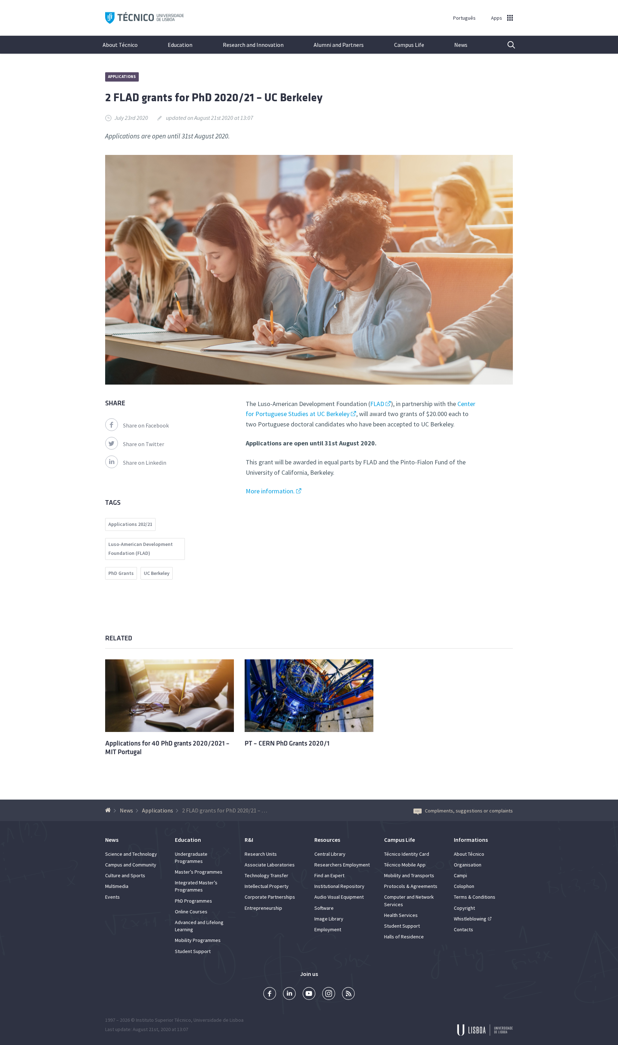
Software (324, 908)
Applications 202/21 (130, 524)
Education (180, 44)
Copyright (464, 908)
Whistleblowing (470, 918)
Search (507, 45)
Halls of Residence (404, 936)
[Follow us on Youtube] (309, 994)
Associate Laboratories (270, 864)
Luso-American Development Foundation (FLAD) (140, 549)
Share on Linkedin (144, 462)
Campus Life (409, 44)
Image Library (328, 918)
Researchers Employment (342, 864)
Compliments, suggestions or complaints (469, 810)
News (460, 44)
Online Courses (191, 911)
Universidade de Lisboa (218, 1020)
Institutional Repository (339, 886)
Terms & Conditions (474, 897)
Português (464, 18)
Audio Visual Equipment (339, 897)
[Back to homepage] (109, 810)
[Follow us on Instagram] (328, 994)
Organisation (467, 864)
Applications (122, 76)
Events (112, 897)
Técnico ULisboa (144, 18)
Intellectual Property (267, 886)
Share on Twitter (143, 444)
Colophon (464, 886)
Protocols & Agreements (410, 886)
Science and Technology (131, 854)
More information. (270, 491)
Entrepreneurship (263, 908)
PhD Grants (121, 573)
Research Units (261, 854)
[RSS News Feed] (348, 994)
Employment (327, 929)
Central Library (329, 854)
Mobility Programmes (198, 940)
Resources (327, 839)
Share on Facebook (146, 425)
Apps (496, 18)
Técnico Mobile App (405, 864)
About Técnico (120, 44)
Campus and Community (130, 864)
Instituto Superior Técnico (163, 1020)
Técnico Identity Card (406, 854)
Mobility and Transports (409, 875)
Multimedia (116, 886)
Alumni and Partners (339, 44)
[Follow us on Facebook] (269, 994)
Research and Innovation (253, 44)
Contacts (463, 929)
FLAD (377, 404)
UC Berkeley (157, 573)
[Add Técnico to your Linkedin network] (289, 994)
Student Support (193, 951)
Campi (460, 875)
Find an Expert (329, 875)
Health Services (401, 915)
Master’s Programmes (198, 872)
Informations (471, 839)
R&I (249, 839)
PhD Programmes (193, 901)
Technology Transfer (266, 875)
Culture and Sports (125, 875)
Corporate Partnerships (270, 897)
